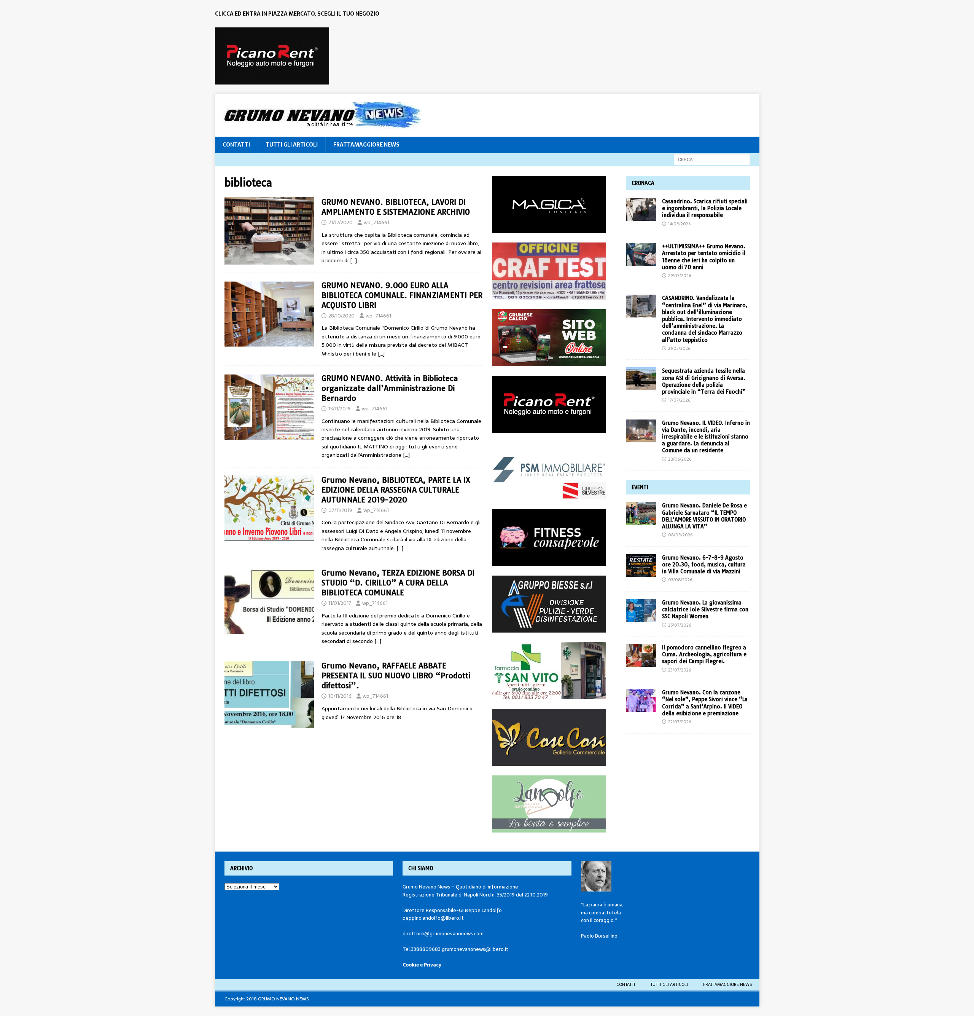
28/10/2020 (341, 316)
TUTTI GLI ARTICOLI (292, 144)
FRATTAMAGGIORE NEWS (366, 144)
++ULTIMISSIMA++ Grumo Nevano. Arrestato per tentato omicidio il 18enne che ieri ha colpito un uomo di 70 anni (703, 257)
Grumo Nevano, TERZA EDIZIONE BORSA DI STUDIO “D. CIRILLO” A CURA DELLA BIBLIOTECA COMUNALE (397, 582)
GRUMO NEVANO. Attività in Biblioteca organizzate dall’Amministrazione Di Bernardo (389, 388)
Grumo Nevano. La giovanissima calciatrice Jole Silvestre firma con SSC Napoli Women (705, 609)
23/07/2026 (679, 670)
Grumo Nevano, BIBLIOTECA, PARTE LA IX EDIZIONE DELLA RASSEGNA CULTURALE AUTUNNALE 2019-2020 (395, 489)
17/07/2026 (679, 400)
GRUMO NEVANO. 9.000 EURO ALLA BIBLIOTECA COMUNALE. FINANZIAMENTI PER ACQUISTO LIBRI (401, 295)
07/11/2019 (340, 510)
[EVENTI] (269, 508)
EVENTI (640, 487)
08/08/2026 (680, 534)
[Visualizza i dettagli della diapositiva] (272, 56)
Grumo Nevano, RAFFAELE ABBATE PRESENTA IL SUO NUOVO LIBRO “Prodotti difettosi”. (395, 675)
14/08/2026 (679, 223)
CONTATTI (236, 144)
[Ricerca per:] (712, 159)
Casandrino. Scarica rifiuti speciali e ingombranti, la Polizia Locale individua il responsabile (705, 208)
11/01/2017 (339, 603)
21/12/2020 (340, 222)
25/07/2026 (679, 625)
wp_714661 (376, 222)
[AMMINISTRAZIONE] (269, 231)
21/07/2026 (679, 348)
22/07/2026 (679, 721)
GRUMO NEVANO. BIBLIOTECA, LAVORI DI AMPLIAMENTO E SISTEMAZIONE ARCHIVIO (395, 207)
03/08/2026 (680, 579)
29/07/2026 (679, 275)
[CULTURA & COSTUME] (269, 694)
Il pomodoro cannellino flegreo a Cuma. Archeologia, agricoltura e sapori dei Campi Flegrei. (704, 654)
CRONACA (643, 183)
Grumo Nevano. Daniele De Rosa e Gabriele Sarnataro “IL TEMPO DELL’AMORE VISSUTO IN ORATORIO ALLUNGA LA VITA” (704, 516)
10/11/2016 (340, 696)
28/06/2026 (679, 459)
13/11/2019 (339, 409)
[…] (353, 260)
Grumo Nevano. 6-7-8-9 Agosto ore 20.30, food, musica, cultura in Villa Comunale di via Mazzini (704, 564)
